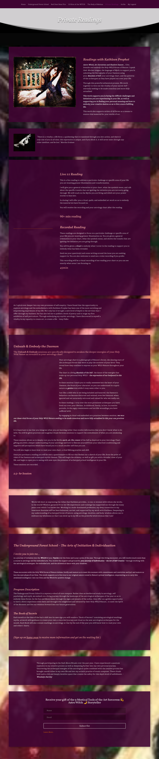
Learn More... (48, 732)
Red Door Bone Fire (58, 4)
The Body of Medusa (95, 4)
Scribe (123, 4)
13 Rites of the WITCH (76, 4)
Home (23, 4)
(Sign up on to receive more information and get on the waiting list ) (57, 637)
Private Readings (111, 4)
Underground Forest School (38, 4)
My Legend (132, 4)
